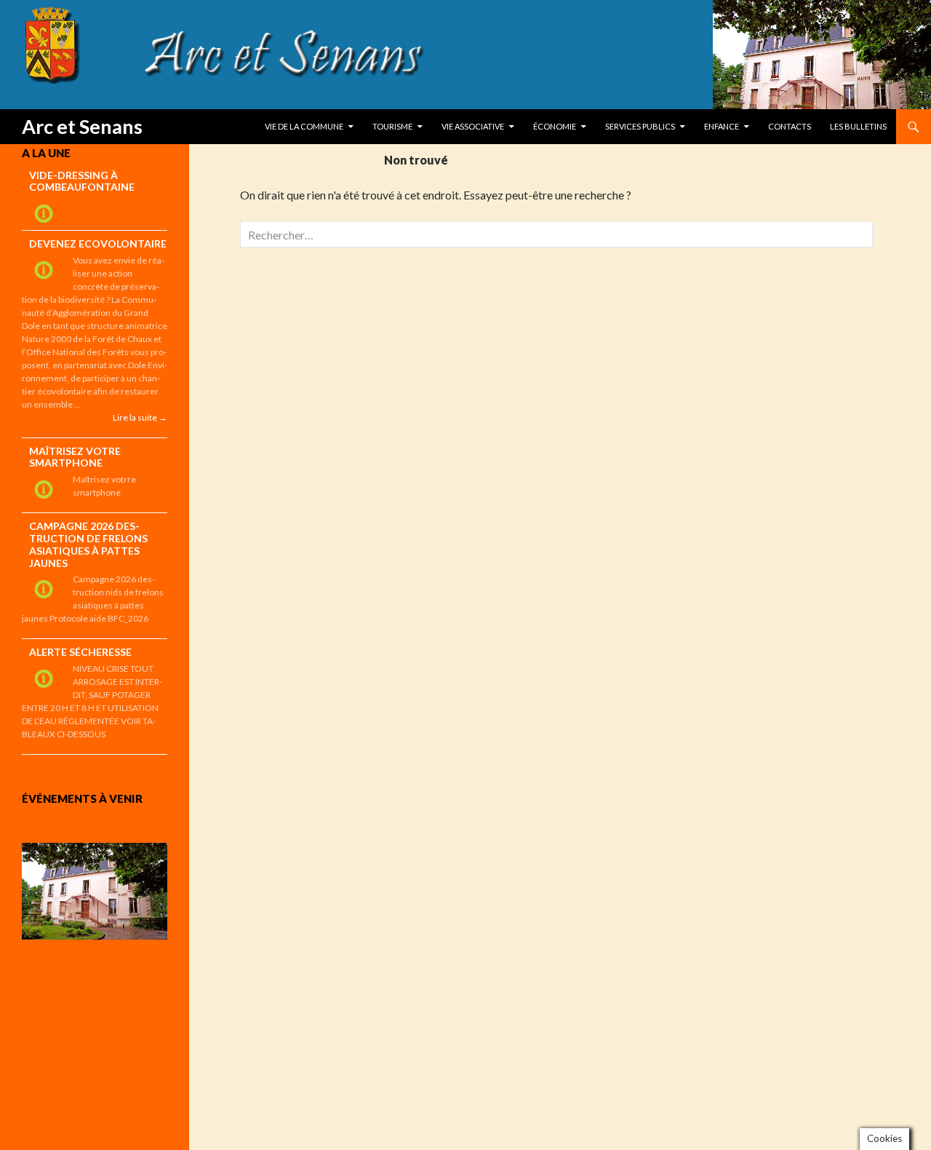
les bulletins (858, 126)
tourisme (392, 126)
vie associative (472, 126)
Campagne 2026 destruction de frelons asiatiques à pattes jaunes (88, 544)
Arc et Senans (82, 126)
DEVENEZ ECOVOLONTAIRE (98, 243)
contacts (789, 126)
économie (554, 126)
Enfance (721, 126)
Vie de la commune (304, 126)
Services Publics (640, 126)
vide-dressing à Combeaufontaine (82, 181)
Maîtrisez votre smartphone (75, 457)
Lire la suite (140, 417)
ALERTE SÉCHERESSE (80, 652)
